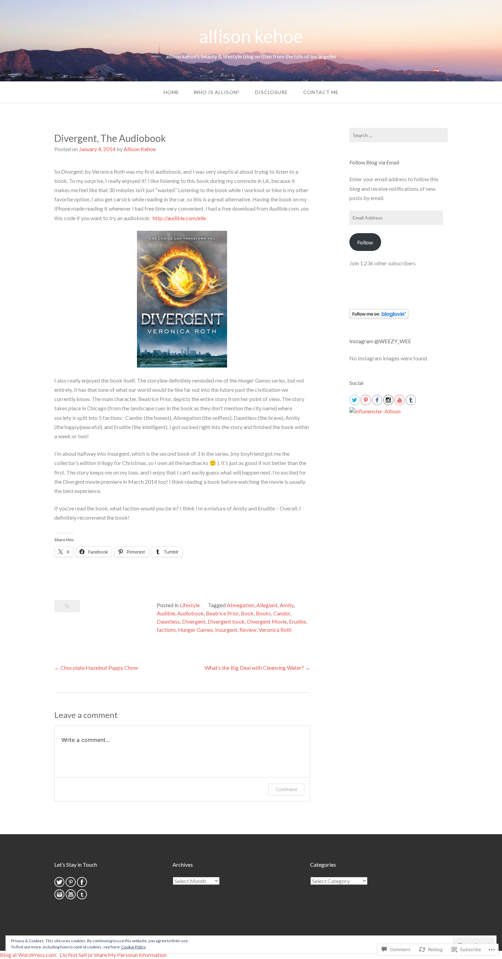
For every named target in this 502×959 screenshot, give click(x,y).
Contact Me (321, 92)
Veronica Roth (275, 629)
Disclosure (271, 92)
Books (263, 613)
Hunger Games (195, 629)
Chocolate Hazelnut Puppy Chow (99, 667)
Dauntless (168, 621)
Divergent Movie (267, 621)
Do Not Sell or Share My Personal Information (113, 954)
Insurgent (226, 629)
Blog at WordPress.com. (28, 954)
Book (247, 613)
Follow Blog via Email (374, 162)
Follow (365, 242)
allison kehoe (251, 36)
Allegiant (267, 605)
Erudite (297, 621)
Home (171, 92)
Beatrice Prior (222, 613)
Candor (281, 613)
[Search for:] (398, 135)
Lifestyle (190, 605)
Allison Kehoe (140, 149)
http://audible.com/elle (179, 218)
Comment (286, 789)
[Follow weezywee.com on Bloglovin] (378, 317)
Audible (166, 613)
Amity (287, 605)
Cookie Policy (133, 946)
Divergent (194, 621)
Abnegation (240, 605)
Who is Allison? (217, 92)
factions (166, 629)
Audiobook (190, 613)
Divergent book (226, 621)
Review (247, 629)
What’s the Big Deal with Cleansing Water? (254, 667)
